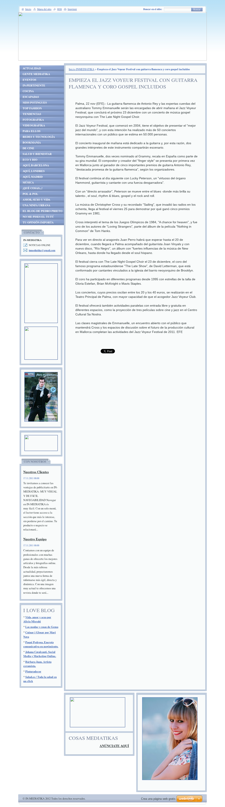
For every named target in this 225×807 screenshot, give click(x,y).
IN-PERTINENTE (34, 85)
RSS (59, 9)
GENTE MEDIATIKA (36, 74)
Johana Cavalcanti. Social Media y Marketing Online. (39, 654)
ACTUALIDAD (32, 68)
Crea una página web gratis (158, 798)
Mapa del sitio (44, 9)
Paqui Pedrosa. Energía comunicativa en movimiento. (40, 644)
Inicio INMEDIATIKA (81, 69)
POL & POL (30, 194)
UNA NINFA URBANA (36, 205)
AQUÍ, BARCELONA (36, 165)
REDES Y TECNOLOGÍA (39, 137)
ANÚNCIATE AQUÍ (114, 745)
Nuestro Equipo (35, 539)
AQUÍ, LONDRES (34, 171)
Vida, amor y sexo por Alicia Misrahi (37, 619)
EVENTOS (29, 80)
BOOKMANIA (32, 142)
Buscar (196, 9)
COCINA (28, 91)
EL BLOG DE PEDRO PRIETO (42, 211)
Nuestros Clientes (36, 471)
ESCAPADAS (31, 97)
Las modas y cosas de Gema (41, 627)
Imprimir (72, 9)
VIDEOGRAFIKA (34, 125)
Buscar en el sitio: (152, 9)
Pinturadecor (33, 671)
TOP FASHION (32, 108)
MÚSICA (28, 182)
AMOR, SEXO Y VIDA (36, 199)
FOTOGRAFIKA (33, 120)
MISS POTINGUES (35, 102)
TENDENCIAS (32, 114)
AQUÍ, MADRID (33, 177)
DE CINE (28, 148)
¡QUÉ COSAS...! (32, 188)
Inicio (28, 9)
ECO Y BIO (30, 160)
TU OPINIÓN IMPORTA (38, 222)
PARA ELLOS (31, 131)
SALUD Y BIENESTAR (37, 154)
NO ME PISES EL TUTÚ (38, 217)
